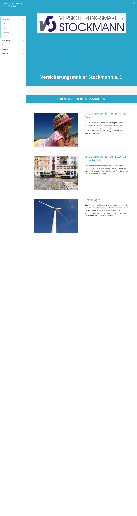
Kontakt (5, 53)
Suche (6, 36)
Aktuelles (6, 24)
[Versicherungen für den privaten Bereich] (56, 129)
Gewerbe (5, 49)
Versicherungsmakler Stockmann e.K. (12, 5)
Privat (4, 45)
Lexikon (6, 32)
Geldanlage (6, 41)
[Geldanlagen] (56, 215)
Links (5, 28)
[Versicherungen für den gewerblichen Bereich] (56, 172)
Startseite (5, 20)
